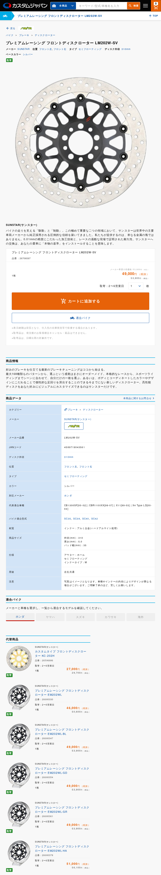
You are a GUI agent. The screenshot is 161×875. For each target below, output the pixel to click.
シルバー (28, 54)
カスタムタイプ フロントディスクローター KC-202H (60, 653)
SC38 (76, 518)
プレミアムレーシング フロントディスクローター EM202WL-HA (62, 848)
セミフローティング (90, 49)
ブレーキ (24, 35)
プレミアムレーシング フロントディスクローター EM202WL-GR (62, 809)
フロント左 (45, 49)
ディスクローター (45, 35)
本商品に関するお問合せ (137, 398)
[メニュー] (145, 5)
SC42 (94, 518)
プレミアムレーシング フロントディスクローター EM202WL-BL (62, 731)
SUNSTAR (23, 49)
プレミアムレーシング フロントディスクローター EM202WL (62, 692)
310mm (126, 49)
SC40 (85, 518)
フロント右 (60, 49)
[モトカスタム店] (5, 16)
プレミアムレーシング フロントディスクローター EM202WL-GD (62, 770)
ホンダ (68, 495)
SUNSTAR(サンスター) (77, 419)
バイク (10, 35)
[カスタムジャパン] (25, 6)
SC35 (67, 518)
